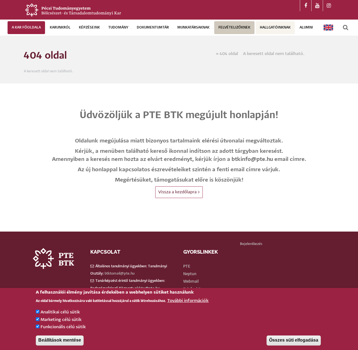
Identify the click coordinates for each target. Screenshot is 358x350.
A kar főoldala (26, 27)
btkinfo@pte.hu (252, 159)
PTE (186, 266)
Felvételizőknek (234, 27)
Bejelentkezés (251, 244)
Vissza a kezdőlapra (177, 192)
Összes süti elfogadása (293, 340)
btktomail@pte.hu (120, 273)
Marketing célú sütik (61, 320)
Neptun (189, 274)
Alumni (306, 27)
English (328, 27)
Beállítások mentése (59, 340)
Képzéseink (89, 27)
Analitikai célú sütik (60, 312)
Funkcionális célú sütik (63, 327)
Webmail (191, 282)
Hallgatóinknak (275, 27)
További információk (188, 301)
